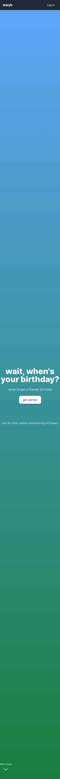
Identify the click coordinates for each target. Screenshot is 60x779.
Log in (51, 5)
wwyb (7, 5)
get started (30, 399)
